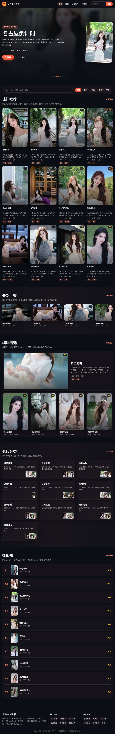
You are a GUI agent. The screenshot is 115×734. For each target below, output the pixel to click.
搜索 (109, 4)
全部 (78, 90)
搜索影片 (87, 723)
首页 (60, 4)
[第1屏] (52, 76)
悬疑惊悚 (54, 719)
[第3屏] (56, 76)
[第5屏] (62, 76)
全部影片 (75, 4)
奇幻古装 (72, 719)
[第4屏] (59, 76)
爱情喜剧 (63, 719)
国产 (85, 90)
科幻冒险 (63, 723)
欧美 (100, 90)
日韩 (93, 90)
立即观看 (8, 57)
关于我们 (96, 723)
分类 (67, 4)
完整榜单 (109, 555)
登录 (103, 723)
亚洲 (107, 90)
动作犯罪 (54, 723)
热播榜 (84, 4)
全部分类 (109, 451)
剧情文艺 (72, 723)
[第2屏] (54, 76)
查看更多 (109, 99)
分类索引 (103, 719)
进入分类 (21, 57)
